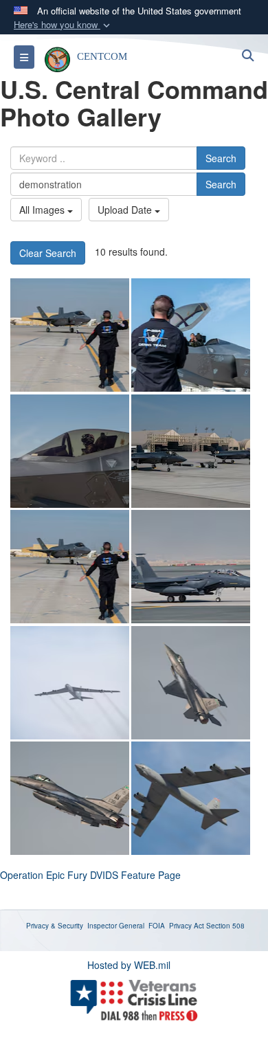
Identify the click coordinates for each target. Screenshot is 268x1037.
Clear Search (47, 253)
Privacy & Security (54, 925)
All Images (43, 209)
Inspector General (115, 925)
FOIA (156, 925)
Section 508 (225, 925)
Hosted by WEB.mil (128, 965)
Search (220, 158)
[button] (63, 25)
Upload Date (126, 209)
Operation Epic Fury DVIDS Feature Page (90, 875)
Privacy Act (186, 925)
